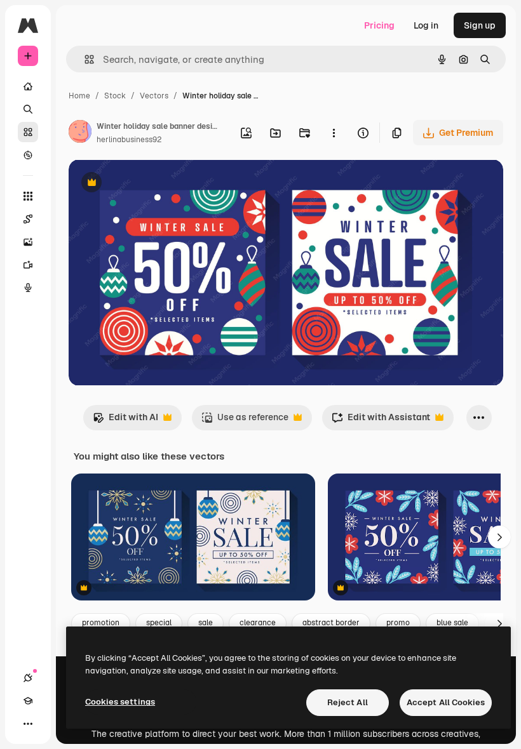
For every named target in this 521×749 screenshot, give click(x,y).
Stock (115, 96)
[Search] (28, 109)
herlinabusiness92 (129, 140)
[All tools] (28, 196)
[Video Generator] (28, 265)
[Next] (499, 537)
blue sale (452, 623)
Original (150, 184)
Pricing (379, 25)
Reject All (347, 702)
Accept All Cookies (446, 702)
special (159, 623)
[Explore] (28, 155)
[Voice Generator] (28, 287)
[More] (28, 723)
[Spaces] (28, 219)
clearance (258, 623)
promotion (100, 623)
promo (398, 623)
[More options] (333, 132)
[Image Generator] (28, 242)
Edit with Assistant (381, 420)
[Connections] (28, 678)
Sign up (480, 25)
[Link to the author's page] (80, 133)
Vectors (154, 96)
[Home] (28, 86)
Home (79, 96)
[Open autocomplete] (84, 59)
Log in (426, 25)
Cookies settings (120, 701)
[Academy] (28, 701)
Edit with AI (125, 420)
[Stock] (28, 132)
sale (205, 623)
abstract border (331, 623)
